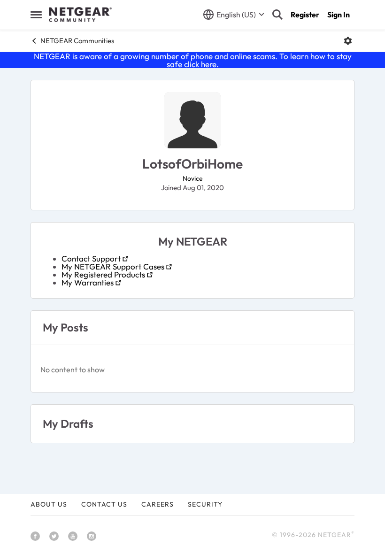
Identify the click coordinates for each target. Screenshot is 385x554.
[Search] (277, 14)
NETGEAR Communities (77, 40)
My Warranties (88, 282)
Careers (157, 504)
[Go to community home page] (80, 14)
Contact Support (91, 258)
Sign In (338, 14)
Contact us (104, 504)
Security (205, 504)
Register (305, 14)
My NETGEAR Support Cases (113, 266)
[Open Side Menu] (36, 15)
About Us (49, 504)
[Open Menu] (347, 40)
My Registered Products (103, 274)
